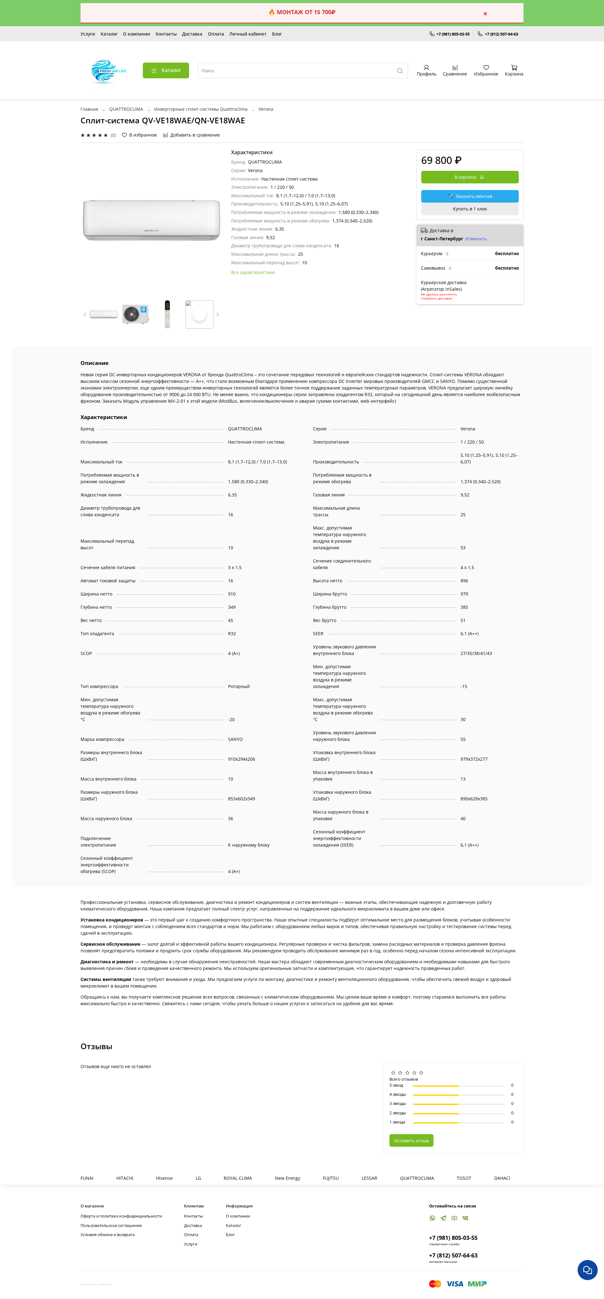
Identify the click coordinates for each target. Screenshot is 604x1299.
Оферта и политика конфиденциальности (121, 1216)
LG (198, 1178)
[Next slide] (213, 220)
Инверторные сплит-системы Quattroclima (201, 109)
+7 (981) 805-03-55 (453, 34)
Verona (266, 109)
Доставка (192, 34)
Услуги (88, 34)
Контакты (166, 34)
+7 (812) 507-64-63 (501, 34)
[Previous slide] (89, 220)
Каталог (109, 34)
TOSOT (464, 1178)
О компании (136, 34)
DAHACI (502, 1178)
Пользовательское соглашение (111, 1225)
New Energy (287, 1178)
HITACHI (124, 1178)
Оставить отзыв (411, 1141)
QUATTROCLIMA (126, 109)
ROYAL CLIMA (238, 1178)
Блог (277, 34)
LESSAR (369, 1178)
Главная (89, 109)
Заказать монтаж (470, 196)
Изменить (476, 239)
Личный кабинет (247, 34)
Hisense (164, 1178)
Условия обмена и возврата (108, 1234)
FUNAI (87, 1178)
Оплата (216, 34)
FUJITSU (331, 1178)
